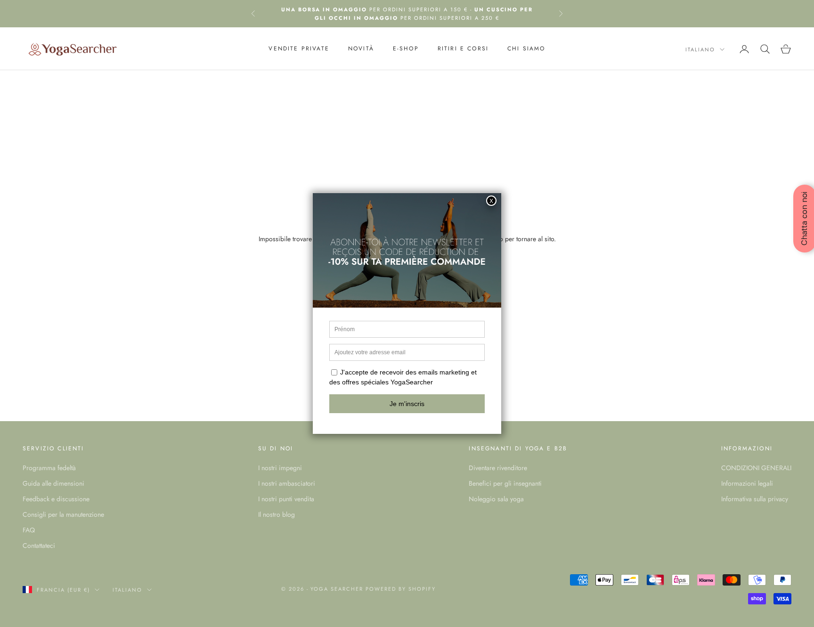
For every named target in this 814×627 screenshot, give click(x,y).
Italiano (700, 49)
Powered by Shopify (401, 589)
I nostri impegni (280, 467)
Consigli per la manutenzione (63, 514)
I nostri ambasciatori (286, 483)
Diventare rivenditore (498, 467)
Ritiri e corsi (463, 49)
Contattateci (39, 545)
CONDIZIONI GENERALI (756, 467)
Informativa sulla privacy (754, 499)
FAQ (29, 530)
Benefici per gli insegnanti (505, 483)
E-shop (406, 49)
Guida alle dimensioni (53, 483)
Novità (361, 49)
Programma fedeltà (49, 467)
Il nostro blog (276, 514)
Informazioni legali (747, 483)
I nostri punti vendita (286, 499)
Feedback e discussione (56, 499)
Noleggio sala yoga (496, 499)
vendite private (299, 49)
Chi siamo (526, 49)
